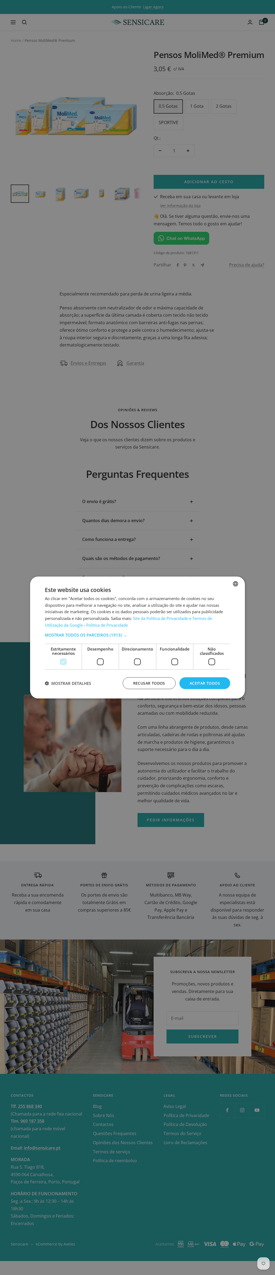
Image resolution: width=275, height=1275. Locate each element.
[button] (137, 634)
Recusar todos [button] (149, 682)
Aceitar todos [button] (205, 682)
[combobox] (235, 583)
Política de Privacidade (107, 624)
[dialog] (137, 637)
